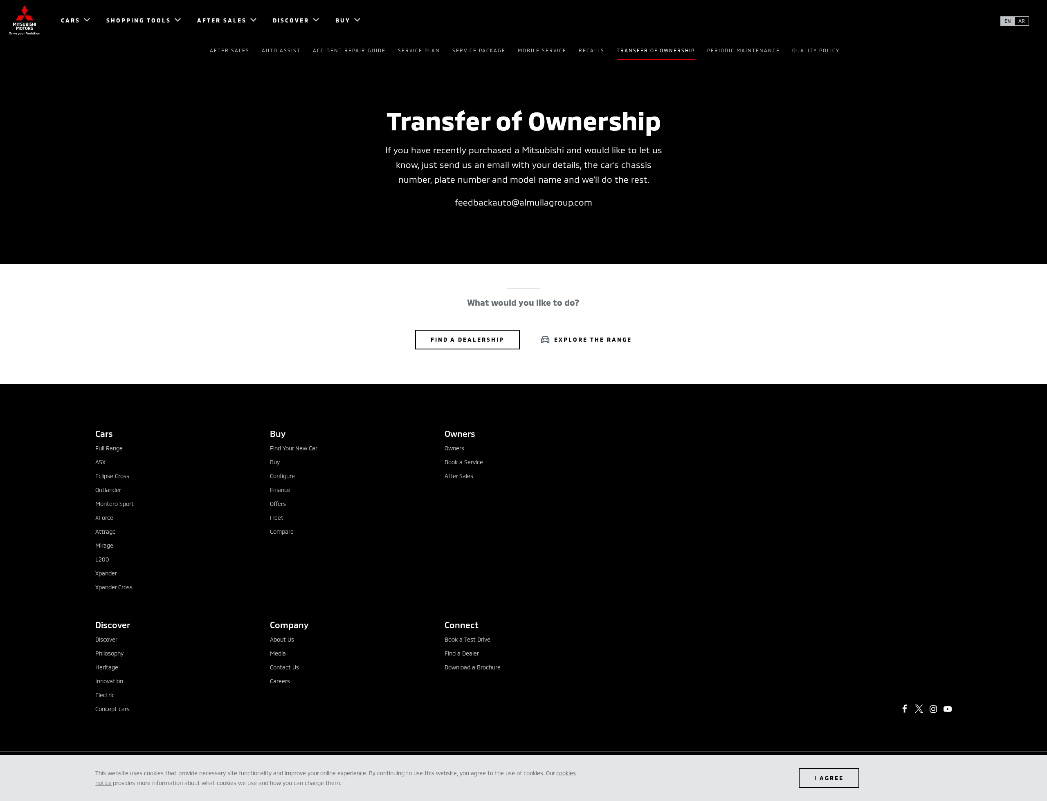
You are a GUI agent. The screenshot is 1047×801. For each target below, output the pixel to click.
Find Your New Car (293, 448)
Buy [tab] (277, 433)
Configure (282, 475)
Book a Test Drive (467, 639)
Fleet (276, 517)
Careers (280, 681)
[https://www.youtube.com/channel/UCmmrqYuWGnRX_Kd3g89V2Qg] (948, 709)
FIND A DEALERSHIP (467, 339)
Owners (454, 448)
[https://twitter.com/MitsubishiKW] (919, 709)
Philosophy (109, 653)
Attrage (105, 531)
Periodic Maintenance (743, 50)
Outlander (108, 489)
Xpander (106, 573)
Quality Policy (816, 50)
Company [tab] (289, 625)
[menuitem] (71, 20)
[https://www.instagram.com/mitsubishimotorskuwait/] (933, 709)
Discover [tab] (112, 625)
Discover (106, 639)
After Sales (229, 50)
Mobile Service (542, 50)
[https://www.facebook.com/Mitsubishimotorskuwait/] (904, 709)
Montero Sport (114, 503)
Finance (280, 489)
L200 (102, 559)
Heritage (106, 667)
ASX (100, 462)
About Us (282, 639)
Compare (282, 531)
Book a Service (464, 462)
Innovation (109, 681)
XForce (104, 517)
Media (278, 653)
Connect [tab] (462, 625)
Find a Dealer (462, 653)
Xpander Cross (114, 587)
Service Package (479, 50)
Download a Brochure (473, 667)
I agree (829, 777)
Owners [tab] (460, 433)
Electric (105, 694)
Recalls (591, 50)
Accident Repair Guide (349, 50)
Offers (278, 503)
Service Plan (419, 50)
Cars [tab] (104, 433)
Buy (275, 462)
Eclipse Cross (112, 475)
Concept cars (112, 708)
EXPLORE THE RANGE (593, 339)
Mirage (104, 545)
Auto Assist (281, 50)
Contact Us (284, 667)
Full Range (109, 448)
